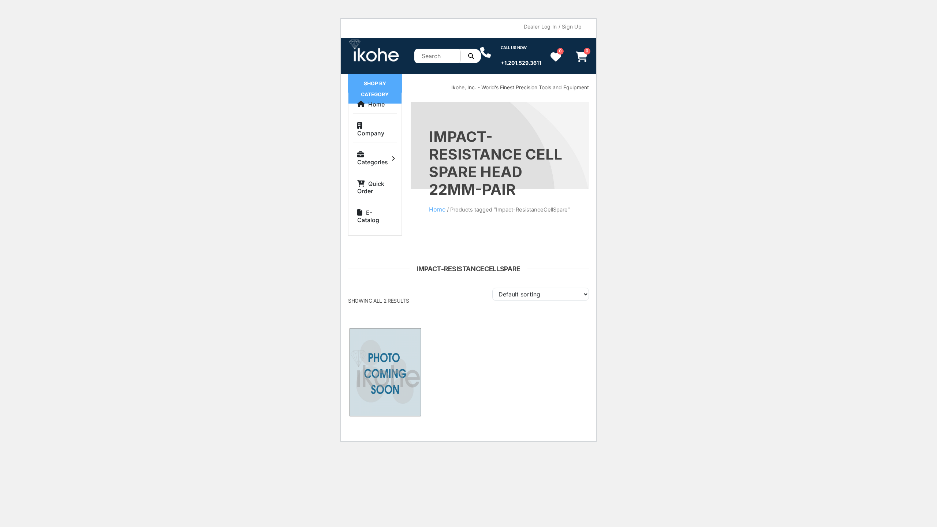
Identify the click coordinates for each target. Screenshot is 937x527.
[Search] (471, 56)
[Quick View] (409, 341)
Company (370, 133)
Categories (372, 162)
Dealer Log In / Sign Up (553, 26)
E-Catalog (368, 216)
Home (376, 104)
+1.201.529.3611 (521, 63)
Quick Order (370, 187)
